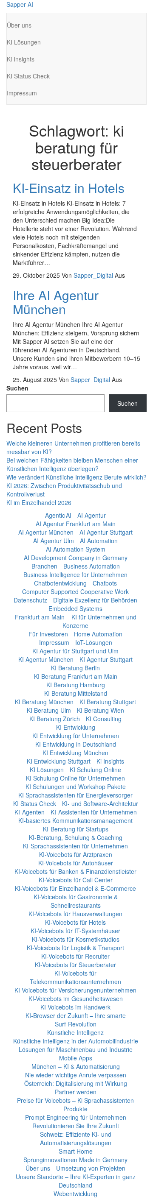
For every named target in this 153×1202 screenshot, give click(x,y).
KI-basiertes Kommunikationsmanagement (75, 820)
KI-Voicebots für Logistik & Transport (75, 947)
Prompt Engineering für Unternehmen (75, 1117)
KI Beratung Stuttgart (107, 701)
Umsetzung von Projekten (90, 1168)
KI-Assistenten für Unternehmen (94, 812)
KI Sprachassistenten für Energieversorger (75, 795)
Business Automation (91, 566)
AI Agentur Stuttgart (106, 532)
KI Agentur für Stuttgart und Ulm (75, 651)
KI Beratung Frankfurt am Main (75, 676)
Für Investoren (48, 634)
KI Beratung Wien (100, 710)
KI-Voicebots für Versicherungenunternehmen (75, 990)
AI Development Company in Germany (76, 557)
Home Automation (98, 634)
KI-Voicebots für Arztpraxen (75, 854)
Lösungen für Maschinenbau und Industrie (76, 1049)
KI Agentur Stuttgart (106, 659)
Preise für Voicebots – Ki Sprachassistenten (75, 1100)
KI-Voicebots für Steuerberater (75, 964)
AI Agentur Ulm (53, 540)
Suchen (17, 388)
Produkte (75, 1108)
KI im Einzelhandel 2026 (38, 502)
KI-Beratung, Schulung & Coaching (75, 837)
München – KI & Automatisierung (75, 1066)
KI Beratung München (44, 701)
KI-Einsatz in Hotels (69, 187)
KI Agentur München (46, 659)
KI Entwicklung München (75, 752)
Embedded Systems (75, 608)
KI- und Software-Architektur (100, 803)
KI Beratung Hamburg (75, 684)
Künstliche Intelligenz (75, 1032)
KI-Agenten (29, 812)
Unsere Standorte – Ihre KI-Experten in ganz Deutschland (76, 1180)
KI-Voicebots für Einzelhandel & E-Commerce (75, 888)
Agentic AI (58, 515)
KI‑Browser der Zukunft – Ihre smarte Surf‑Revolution (76, 1019)
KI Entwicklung (75, 727)
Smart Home (76, 1151)
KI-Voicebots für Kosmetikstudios (75, 939)
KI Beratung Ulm (49, 710)
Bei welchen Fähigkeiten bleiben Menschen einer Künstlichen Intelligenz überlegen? (72, 464)
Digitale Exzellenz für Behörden (95, 600)
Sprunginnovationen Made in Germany (75, 1159)
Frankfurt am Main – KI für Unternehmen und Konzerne (75, 621)
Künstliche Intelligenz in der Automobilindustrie (75, 1041)
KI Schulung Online (95, 769)
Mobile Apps (75, 1058)
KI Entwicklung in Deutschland (75, 744)
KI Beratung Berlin (75, 668)
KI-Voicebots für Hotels (75, 922)
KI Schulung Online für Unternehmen (75, 778)
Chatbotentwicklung (60, 583)
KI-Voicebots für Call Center (76, 880)
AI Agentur (91, 515)
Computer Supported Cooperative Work (75, 591)
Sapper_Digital (94, 275)
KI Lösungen (24, 42)
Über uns (19, 25)
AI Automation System (75, 549)
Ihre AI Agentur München (56, 302)
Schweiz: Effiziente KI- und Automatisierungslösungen (75, 1138)
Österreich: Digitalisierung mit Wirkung (75, 1083)
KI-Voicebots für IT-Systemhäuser (75, 930)
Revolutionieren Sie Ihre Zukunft (75, 1125)
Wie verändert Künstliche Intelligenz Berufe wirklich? (76, 477)
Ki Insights (20, 59)
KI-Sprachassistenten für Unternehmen (75, 846)
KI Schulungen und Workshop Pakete (76, 786)
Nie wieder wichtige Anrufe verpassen (75, 1075)
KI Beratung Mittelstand (75, 693)
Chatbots (105, 583)
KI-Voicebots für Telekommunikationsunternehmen (75, 977)
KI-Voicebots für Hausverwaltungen (75, 913)
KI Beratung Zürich (54, 718)
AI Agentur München (46, 532)
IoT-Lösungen (93, 642)
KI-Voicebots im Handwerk (75, 1007)
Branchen (44, 566)
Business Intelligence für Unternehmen (75, 574)
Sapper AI (19, 4)
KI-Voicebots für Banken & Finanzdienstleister (75, 871)
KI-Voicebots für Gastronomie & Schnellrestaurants (76, 900)
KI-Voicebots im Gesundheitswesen (75, 998)
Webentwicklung (75, 1193)
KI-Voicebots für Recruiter (75, 956)
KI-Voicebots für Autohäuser (75, 863)
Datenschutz (30, 600)
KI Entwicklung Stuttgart (59, 761)
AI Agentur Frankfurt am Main (76, 523)
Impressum (22, 93)
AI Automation (99, 540)
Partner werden (75, 1092)
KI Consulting (104, 718)
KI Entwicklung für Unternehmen (75, 735)
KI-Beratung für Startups (75, 829)
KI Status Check (28, 76)
